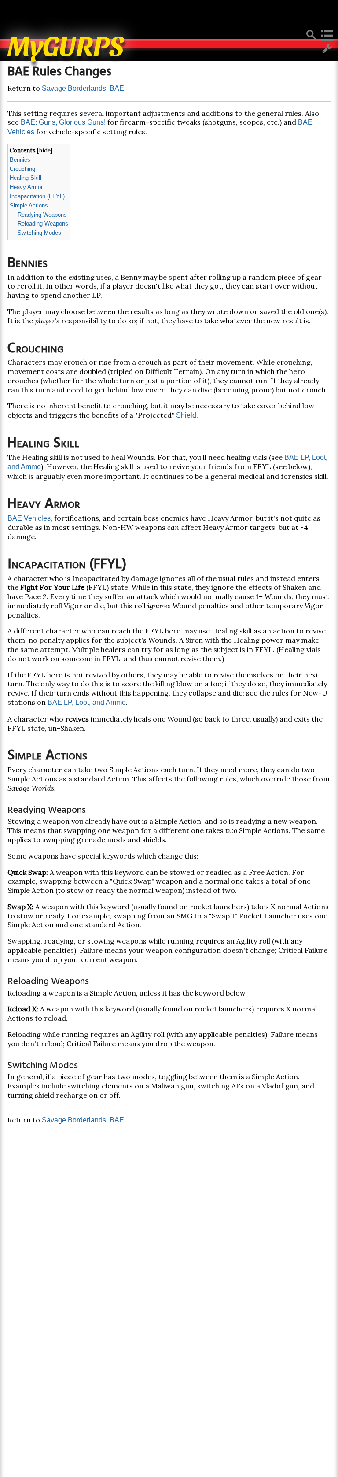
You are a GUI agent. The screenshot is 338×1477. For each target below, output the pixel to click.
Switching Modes (39, 233)
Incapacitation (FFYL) (37, 196)
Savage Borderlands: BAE (83, 88)
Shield (186, 415)
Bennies (20, 159)
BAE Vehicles (29, 518)
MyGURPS (66, 44)
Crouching (22, 169)
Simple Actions (29, 205)
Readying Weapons (42, 214)
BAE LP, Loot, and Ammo (87, 702)
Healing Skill (25, 177)
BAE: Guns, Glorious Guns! (63, 122)
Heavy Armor (26, 187)
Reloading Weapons (43, 223)
